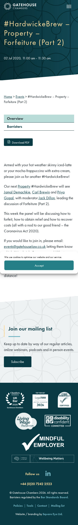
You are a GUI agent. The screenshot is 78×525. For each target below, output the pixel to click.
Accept (39, 265)
